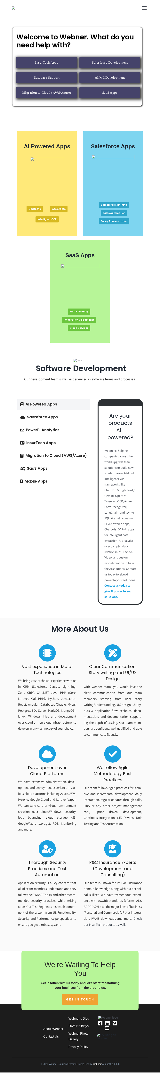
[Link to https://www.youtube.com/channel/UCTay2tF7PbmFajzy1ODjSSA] (107, 1028)
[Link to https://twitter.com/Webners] (115, 1023)
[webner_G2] (108, 1035)
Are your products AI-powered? (120, 426)
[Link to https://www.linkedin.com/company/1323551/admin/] (107, 1023)
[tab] (53, 404)
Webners (97, 1064)
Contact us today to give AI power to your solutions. (118, 591)
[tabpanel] (120, 502)
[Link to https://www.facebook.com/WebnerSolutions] (100, 1023)
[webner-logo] (22, 8)
